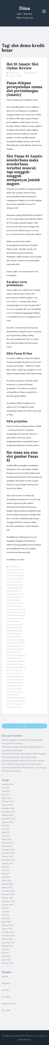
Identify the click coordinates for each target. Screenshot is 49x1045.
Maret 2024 (6, 881)
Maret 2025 (6, 839)
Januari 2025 (7, 846)
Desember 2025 (8, 808)
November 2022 (8, 936)
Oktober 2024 (7, 856)
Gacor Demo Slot (15, 76)
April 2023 (6, 918)
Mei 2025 (5, 832)
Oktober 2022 (7, 939)
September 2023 (8, 901)
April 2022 (6, 956)
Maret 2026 (6, 798)
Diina (24, 8)
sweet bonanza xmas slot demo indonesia (14, 695)
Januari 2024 (7, 887)
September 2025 (8, 819)
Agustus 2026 (7, 784)
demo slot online (19, 609)
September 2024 (8, 860)
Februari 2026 (7, 801)
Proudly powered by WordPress (16, 1035)
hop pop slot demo (13, 646)
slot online (6, 997)
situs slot (5, 990)
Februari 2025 (7, 843)
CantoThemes (24, 1039)
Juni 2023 (6, 911)
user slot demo (15, 707)
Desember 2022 (8, 932)
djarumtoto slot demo (14, 631)
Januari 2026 (7, 805)
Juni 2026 (6, 791)
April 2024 (6, 877)
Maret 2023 (6, 922)
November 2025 (8, 812)
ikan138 (5, 976)
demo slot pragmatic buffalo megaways (15, 621)
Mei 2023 (5, 915)
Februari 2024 (7, 884)
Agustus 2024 (7, 863)
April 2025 (6, 836)
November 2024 (8, 853)
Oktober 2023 (7, 898)
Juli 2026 (5, 788)
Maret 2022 (6, 960)
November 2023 (8, 894)
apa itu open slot (19, 570)
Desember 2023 (8, 891)
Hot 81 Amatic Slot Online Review (23, 66)
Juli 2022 (5, 949)
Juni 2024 (6, 870)
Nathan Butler (32, 73)
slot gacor (6, 983)
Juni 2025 (6, 829)
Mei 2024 (5, 874)
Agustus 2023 (7, 905)
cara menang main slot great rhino (15, 594)
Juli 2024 (5, 867)
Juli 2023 (5, 908)
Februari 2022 (7, 963)
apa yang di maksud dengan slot (15, 576)
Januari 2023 (7, 929)
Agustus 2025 (7, 822)
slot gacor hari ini (9, 1004)
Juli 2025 (5, 826)
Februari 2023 (7, 925)
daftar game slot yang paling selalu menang (15, 600)
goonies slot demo (18, 643)
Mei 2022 (5, 953)
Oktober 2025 (7, 815)
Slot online (6, 1010)
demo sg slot (18, 603)
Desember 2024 (8, 850)
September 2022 (8, 943)
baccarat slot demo (17, 579)
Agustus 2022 (7, 946)
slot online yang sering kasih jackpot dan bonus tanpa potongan (15, 676)
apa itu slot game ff (13, 573)
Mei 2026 (5, 795)
